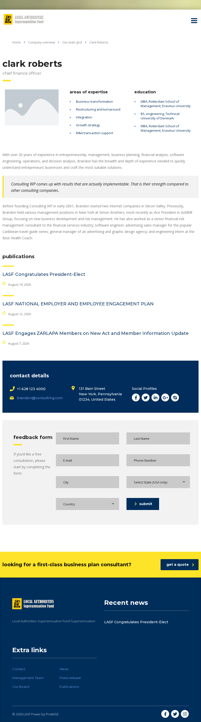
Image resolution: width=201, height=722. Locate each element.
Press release (70, 678)
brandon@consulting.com (40, 398)
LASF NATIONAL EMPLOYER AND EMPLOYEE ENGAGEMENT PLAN (78, 304)
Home (16, 42)
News (64, 669)
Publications (69, 687)
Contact (18, 669)
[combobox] (158, 482)
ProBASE (52, 714)
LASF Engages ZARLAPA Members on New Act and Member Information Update (95, 333)
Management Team (28, 678)
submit (145, 504)
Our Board (20, 687)
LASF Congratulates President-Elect (43, 274)
